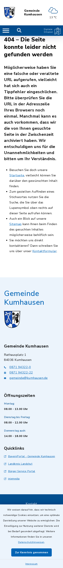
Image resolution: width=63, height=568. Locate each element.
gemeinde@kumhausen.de (28, 378)
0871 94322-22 (21, 372)
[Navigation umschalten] (6, 30)
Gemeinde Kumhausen (33, 12)
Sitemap (15, 224)
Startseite (16, 175)
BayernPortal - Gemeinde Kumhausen (31, 456)
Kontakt (31, 504)
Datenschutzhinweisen (31, 542)
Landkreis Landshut (20, 464)
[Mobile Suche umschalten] (19, 30)
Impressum (31, 563)
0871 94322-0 (20, 367)
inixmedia (14, 479)
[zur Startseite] (9, 13)
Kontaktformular (44, 251)
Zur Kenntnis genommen (31, 552)
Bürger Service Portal (21, 471)
